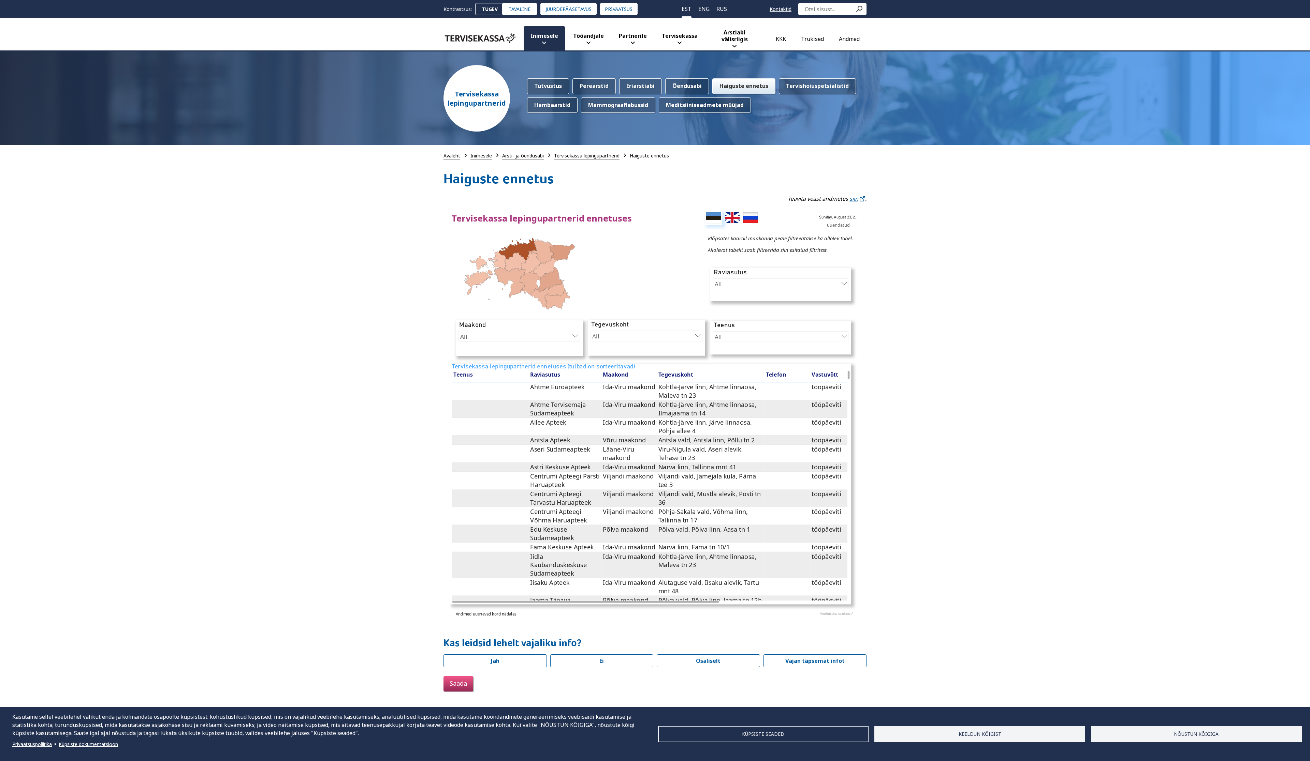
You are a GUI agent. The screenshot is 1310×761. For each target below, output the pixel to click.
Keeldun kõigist (980, 734)
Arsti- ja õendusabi (523, 155)
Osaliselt (708, 661)
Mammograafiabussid (618, 105)
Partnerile (633, 36)
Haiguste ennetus (743, 86)
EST (687, 9)
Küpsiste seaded (763, 734)
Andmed (849, 39)
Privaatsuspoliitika (32, 744)
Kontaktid (780, 9)
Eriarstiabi (640, 86)
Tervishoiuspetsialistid (817, 86)
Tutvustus (548, 86)
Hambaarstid (552, 105)
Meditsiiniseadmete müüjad (705, 105)
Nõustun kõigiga (1196, 734)
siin (853, 198)
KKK (781, 39)
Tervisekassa (680, 36)
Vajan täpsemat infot (815, 661)
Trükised (812, 39)
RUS (721, 9)
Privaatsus (618, 9)
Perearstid (594, 86)
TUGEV (490, 9)
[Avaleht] (480, 38)
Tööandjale (588, 36)
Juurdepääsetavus (568, 9)
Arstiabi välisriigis (735, 36)
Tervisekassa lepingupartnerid (477, 98)
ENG (704, 9)
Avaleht (451, 155)
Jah (495, 661)
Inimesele (544, 36)
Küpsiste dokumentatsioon (88, 744)
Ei (601, 661)
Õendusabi (687, 86)
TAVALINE (519, 9)
